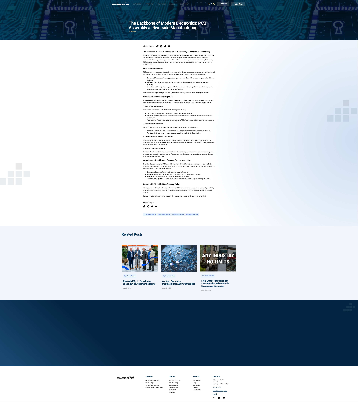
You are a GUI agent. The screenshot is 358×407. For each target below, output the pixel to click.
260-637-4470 (217, 387)
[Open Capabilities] (142, 4)
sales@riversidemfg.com (220, 391)
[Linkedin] (219, 397)
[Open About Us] (176, 4)
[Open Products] (154, 4)
